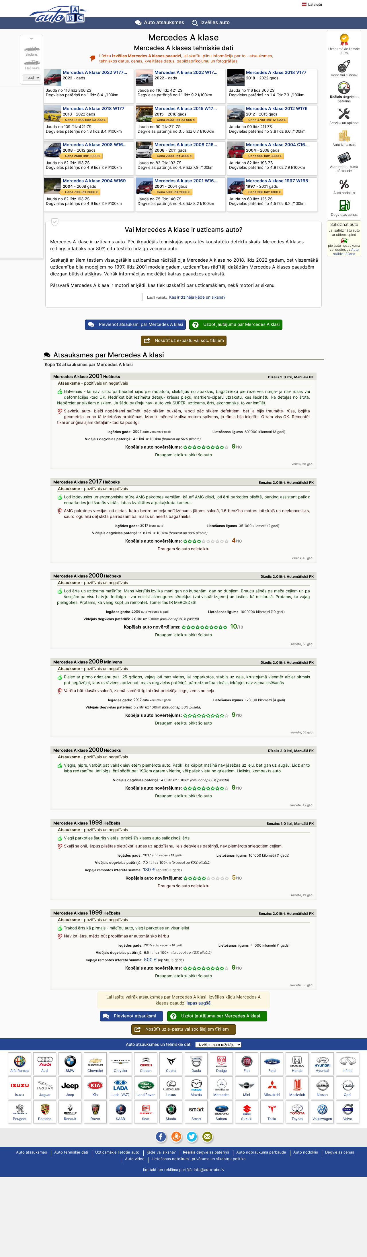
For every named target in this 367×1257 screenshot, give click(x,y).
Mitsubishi (272, 1094)
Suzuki (246, 1119)
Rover (95, 1119)
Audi (44, 1070)
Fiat (247, 1070)
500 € (150, 959)
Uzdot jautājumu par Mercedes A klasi (241, 324)
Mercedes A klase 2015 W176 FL (188, 108)
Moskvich (297, 1094)
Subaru (221, 1119)
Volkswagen (322, 1119)
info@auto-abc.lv (209, 1169)
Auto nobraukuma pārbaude (344, 169)
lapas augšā (198, 1003)
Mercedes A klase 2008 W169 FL (97, 144)
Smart (196, 1119)
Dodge (221, 1070)
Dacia (196, 1070)
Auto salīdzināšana (346, 251)
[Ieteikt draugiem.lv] (176, 1137)
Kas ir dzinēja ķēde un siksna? (197, 297)
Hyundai (322, 1070)
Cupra (171, 1070)
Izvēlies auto (215, 22)
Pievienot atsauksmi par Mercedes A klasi (141, 324)
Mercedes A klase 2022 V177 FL (96, 72)
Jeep (70, 1094)
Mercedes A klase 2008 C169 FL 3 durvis (190, 144)
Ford (272, 1070)
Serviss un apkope (344, 123)
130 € (149, 869)
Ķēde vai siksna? (344, 75)
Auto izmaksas (344, 144)
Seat (145, 1119)
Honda (297, 1070)
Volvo (347, 1119)
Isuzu (19, 1094)
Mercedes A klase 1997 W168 (277, 180)
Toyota (297, 1119)
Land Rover (145, 1094)
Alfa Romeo (19, 1070)
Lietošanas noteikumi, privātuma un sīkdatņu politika (198, 1159)
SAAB (120, 1119)
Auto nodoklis (344, 193)
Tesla (272, 1119)
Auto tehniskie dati (71, 1152)
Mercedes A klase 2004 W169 (94, 180)
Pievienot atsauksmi (135, 1016)
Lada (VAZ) (120, 1094)
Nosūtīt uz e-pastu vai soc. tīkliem (189, 340)
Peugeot (19, 1119)
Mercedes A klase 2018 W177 (93, 108)
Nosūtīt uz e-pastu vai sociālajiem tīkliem (187, 1029)
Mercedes (221, 1094)
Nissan (322, 1094)
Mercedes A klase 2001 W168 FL (189, 180)
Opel (347, 1094)
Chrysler (120, 1070)
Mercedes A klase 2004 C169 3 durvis (281, 144)
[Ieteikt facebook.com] (160, 1137)
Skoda (171, 1119)
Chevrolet (95, 1070)
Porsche (44, 1119)
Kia (95, 1094)
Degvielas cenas (344, 214)
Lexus (171, 1094)
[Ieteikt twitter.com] (191, 1137)
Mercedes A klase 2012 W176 (277, 108)
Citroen (146, 1070)
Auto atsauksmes (164, 22)
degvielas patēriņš (344, 99)
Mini (246, 1094)
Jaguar (44, 1094)
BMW (70, 1070)
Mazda (196, 1094)
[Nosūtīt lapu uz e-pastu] (207, 1137)
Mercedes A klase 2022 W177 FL (188, 72)
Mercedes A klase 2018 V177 (276, 72)
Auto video (135, 1159)
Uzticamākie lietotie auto (344, 51)
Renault (70, 1119)
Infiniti (347, 1070)
